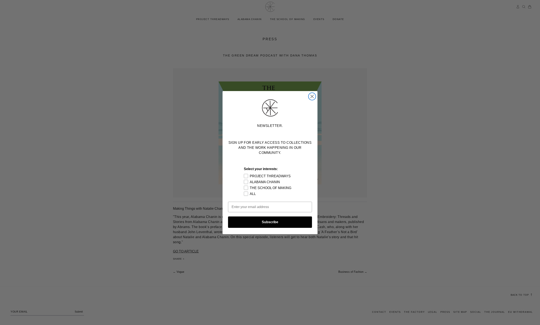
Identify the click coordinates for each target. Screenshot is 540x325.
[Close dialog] (312, 96)
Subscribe (270, 222)
